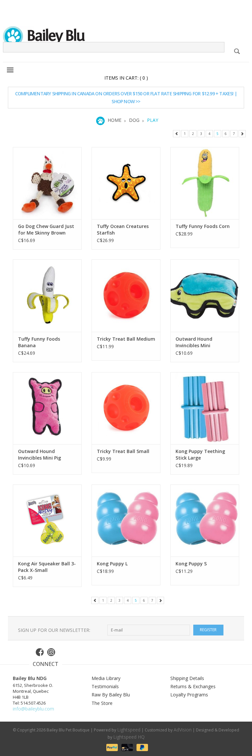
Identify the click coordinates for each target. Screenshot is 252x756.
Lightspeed (128, 730)
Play (152, 120)
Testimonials (105, 686)
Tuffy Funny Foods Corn (203, 226)
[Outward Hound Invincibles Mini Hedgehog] (204, 295)
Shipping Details (187, 678)
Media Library (106, 678)
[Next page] (242, 133)
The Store (102, 703)
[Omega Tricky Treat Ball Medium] (126, 295)
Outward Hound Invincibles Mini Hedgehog (194, 342)
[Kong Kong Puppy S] (204, 520)
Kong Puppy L (112, 563)
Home (114, 120)
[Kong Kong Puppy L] (126, 520)
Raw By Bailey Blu (111, 694)
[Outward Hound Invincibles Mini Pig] (47, 408)
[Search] (236, 51)
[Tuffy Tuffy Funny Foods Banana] (47, 295)
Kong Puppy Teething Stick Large (200, 454)
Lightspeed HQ (129, 737)
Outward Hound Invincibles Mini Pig (39, 454)
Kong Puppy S (191, 563)
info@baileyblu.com (33, 709)
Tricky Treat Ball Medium (126, 339)
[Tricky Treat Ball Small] (126, 408)
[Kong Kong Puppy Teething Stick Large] (204, 408)
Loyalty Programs (189, 694)
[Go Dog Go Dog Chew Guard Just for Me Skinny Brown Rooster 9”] (47, 183)
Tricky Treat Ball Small (123, 451)
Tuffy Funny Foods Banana (39, 342)
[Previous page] (176, 133)
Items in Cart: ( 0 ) (126, 78)
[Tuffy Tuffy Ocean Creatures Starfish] (126, 183)
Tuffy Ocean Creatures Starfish (123, 229)
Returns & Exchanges (193, 686)
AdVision (183, 730)
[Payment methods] (111, 747)
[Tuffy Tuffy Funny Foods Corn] (204, 183)
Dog (134, 120)
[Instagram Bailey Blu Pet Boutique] (51, 652)
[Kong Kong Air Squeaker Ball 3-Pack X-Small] (47, 520)
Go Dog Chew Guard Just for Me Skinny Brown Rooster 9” (46, 229)
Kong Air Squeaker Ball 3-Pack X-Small (47, 566)
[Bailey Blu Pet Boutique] (126, 36)
